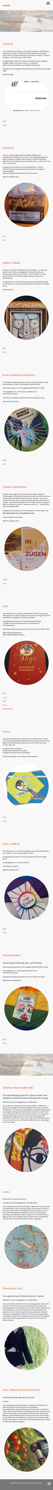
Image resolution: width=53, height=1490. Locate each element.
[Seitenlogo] (14, 8)
